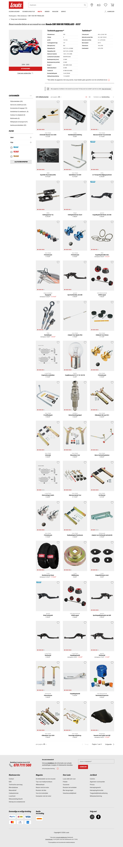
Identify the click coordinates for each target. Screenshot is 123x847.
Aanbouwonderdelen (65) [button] (18, 125)
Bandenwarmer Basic (48, 575)
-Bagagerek (48, 295)
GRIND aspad (102, 295)
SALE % (16, 151)
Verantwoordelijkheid (69, 793)
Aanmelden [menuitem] (110, 11)
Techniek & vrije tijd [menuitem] (28, 11)
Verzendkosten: (49, 839)
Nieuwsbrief (12, 790)
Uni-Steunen (102, 495)
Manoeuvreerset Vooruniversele (102, 134)
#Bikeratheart (40, 784)
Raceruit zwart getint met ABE (102, 735)
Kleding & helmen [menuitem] (14, 11)
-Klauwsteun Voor (75, 455)
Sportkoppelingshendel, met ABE (102, 615)
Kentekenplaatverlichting (75, 134)
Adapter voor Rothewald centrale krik (102, 535)
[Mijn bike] (98, 5)
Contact (11, 779)
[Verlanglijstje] (105, 5)
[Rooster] (86, 97)
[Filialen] (92, 5)
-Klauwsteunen (48, 695)
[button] (85, 5)
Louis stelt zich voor (69, 779)
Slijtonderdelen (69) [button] (16, 101)
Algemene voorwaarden (97, 782)
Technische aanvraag (15, 784)
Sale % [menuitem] (40, 11)
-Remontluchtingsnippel (75, 415)
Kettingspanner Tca (48, 214)
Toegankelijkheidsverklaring (99, 793)
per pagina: (54, 97)
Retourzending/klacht (16, 799)
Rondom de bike (41, 790)
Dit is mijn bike (25, 68)
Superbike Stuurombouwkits (48, 175)
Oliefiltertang (75, 575)
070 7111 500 (22, 765)
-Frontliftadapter (48, 415)
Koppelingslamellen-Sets (102, 255)
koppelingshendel (75, 655)
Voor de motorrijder (42, 793)
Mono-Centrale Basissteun (102, 455)
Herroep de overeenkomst (17, 802)
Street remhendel (48, 615)
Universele (48, 455)
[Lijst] (89, 97)
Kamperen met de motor (43, 796)
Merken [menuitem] (47, 11)
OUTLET (16, 156)
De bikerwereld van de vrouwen (45, 779)
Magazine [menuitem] (55, 11)
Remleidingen (48, 335)
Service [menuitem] (63, 11)
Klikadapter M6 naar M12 (102, 415)
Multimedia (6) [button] (15, 118)
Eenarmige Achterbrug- (75, 735)
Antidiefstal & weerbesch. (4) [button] (19, 111)
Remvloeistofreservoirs (102, 695)
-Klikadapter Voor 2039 (48, 735)
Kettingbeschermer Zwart (75, 214)
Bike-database (13, 787)
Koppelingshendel (75, 693)
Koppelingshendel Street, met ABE (102, 214)
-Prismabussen (48, 255)
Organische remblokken (48, 375)
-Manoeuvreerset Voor (75, 495)
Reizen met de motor (42, 787)
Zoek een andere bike (24, 73)
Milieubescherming (96, 796)
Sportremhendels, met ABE (75, 295)
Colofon (92, 779)
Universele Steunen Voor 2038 (48, 134)
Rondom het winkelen (70, 787)
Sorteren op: (97, 97)
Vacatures (66, 784)
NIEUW (16, 147)
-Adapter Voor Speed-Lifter (75, 335)
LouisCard (12, 796)
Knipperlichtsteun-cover (102, 575)
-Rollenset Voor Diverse (102, 335)
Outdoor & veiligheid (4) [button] (17, 115)
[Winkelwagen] (112, 5)
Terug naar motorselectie (18, 19)
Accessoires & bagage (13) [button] (18, 108)
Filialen (65, 782)
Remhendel (48, 655)
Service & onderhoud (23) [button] (18, 105)
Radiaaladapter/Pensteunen (75, 535)
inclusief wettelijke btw (61, 837)
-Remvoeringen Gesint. (48, 495)
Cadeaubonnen (13, 793)
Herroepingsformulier (96, 790)
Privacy (92, 784)
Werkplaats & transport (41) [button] (19, 122)
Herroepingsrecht (95, 787)
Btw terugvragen (68, 790)
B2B (10, 782)
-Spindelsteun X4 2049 (75, 175)
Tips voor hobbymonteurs (44, 782)
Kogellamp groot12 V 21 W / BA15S (75, 375)
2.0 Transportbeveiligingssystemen (102, 175)
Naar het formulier (106, 89)
